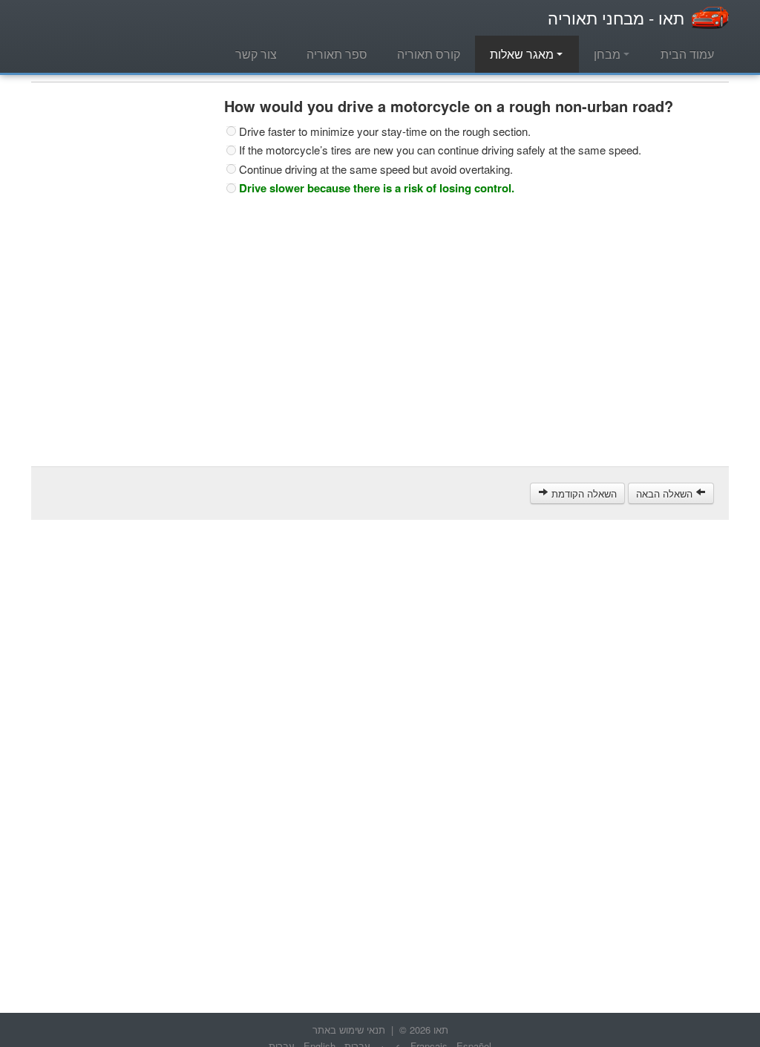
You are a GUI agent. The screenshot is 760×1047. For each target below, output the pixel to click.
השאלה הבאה (665, 493)
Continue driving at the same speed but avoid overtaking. (376, 169)
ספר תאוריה (337, 53)
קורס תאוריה (428, 53)
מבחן (608, 53)
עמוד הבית (687, 53)
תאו (616, 17)
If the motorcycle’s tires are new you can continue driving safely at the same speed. (440, 150)
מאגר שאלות (523, 53)
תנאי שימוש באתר (348, 1029)
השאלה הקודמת (582, 493)
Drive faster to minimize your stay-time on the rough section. (385, 131)
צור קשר (256, 53)
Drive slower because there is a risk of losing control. (376, 188)
